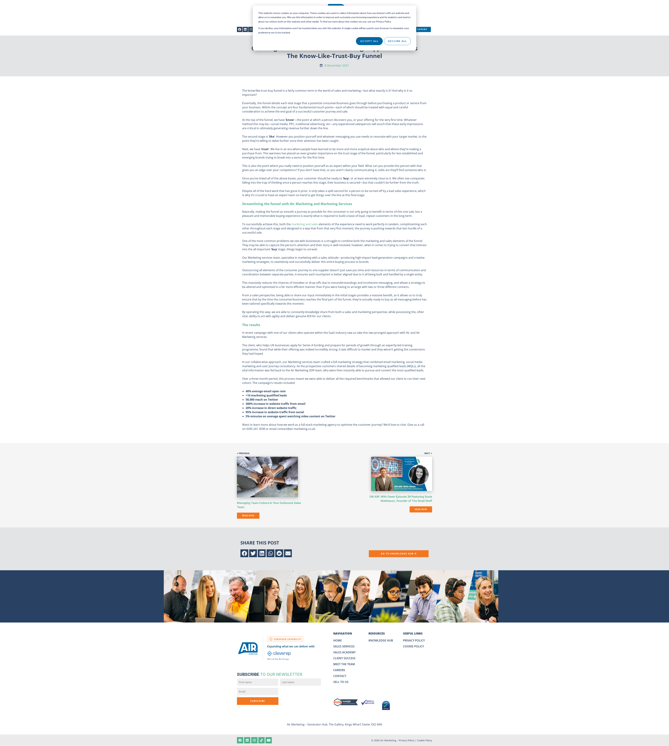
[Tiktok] (261, 740)
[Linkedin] (245, 29)
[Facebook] (239, 29)
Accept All (369, 41)
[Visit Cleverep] (279, 653)
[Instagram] (251, 29)
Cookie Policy (424, 740)
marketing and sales (304, 224)
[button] (244, 553)
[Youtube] (269, 740)
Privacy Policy (406, 740)
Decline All (397, 41)
